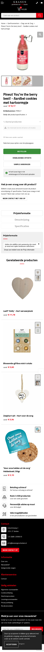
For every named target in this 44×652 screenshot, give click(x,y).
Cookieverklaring (7, 592)
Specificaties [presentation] (22, 226)
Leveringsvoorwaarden (9, 599)
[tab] (22, 213)
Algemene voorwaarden (9, 589)
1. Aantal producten (12, 121)
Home (3, 23)
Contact (4, 578)
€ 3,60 (8, 367)
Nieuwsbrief (5, 564)
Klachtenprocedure (7, 596)
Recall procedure (7, 606)
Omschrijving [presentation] (22, 220)
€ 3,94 (8, 419)
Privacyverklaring (7, 602)
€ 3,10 (8, 475)
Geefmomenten (13, 23)
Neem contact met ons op (14, 198)
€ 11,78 (9, 314)
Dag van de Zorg (27, 23)
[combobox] (18, 15)
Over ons (4, 561)
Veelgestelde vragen (8, 568)
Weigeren (22, 644)
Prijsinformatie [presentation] (21, 213)
